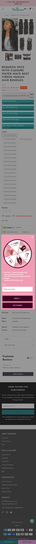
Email (4, 284)
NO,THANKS (17, 305)
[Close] (32, 237)
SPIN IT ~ (17, 298)
